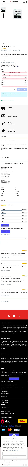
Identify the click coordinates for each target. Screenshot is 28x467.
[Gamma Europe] (14, 1)
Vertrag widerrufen (14, 378)
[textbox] (12, 465)
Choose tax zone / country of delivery (9, 66)
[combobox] (12, 465)
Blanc (14, 85)
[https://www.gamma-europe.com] (9, 315)
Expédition (11, 62)
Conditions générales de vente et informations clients (12, 387)
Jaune (14, 75)
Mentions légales (4, 391)
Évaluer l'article (5, 231)
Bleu (14, 72)
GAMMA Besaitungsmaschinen (7, 413)
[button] (24, 2)
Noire (14, 82)
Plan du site (3, 389)
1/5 (15, 189)
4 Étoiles (2, 212)
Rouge (14, 80)
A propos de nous (4, 400)
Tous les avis (5, 225)
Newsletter (3, 404)
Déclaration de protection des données (9, 384)
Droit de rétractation (5, 393)
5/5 (15, 187)
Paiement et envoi (4, 402)
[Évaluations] (3, 48)
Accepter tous (14, 453)
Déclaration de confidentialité (11, 450)
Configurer (14, 457)
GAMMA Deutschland (5, 411)
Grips (19, 50)
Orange (14, 78)
